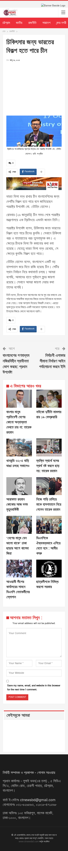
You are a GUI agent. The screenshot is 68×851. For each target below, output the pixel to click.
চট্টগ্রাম (6, 23)
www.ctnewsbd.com (29, 841)
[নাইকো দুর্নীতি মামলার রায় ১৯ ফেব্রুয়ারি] (49, 398)
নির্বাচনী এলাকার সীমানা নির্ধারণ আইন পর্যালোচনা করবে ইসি (52, 361)
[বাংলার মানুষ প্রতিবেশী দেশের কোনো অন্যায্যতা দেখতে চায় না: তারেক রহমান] (19, 398)
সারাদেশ (46, 23)
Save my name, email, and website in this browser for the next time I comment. (33, 687)
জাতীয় (19, 23)
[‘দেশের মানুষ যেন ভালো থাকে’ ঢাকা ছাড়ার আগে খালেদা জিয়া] (19, 525)
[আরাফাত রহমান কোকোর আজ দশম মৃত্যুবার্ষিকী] (19, 486)
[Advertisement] (34, 87)
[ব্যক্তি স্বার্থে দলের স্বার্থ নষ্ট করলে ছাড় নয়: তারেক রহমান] (49, 447)
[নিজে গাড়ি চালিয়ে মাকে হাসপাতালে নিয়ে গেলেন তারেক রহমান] (49, 486)
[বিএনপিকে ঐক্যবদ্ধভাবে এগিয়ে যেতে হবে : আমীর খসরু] (49, 525)
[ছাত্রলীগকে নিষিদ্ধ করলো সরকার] (49, 568)
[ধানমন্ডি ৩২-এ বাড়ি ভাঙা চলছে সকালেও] (19, 447)
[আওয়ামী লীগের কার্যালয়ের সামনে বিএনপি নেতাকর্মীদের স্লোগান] (19, 568)
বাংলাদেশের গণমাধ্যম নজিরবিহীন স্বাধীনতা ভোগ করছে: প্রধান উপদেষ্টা (16, 364)
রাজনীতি (32, 23)
